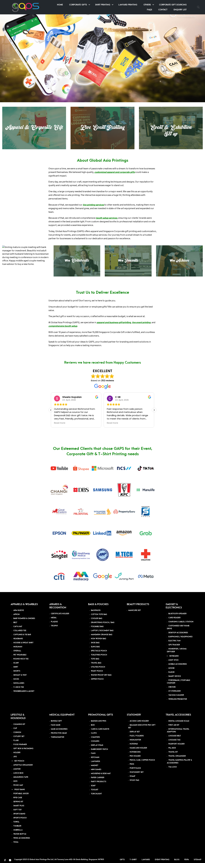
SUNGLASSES (18, 683)
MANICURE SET (134, 610)
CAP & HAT (17, 627)
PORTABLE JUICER (21, 794)
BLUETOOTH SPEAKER (177, 614)
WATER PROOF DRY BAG (101, 675)
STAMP (132, 776)
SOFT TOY (17, 810)
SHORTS (16, 671)
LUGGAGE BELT (174, 736)
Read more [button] (59, 423)
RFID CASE (17, 798)
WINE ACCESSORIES (21, 838)
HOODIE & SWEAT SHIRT (23, 643)
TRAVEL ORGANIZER (177, 756)
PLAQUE (54, 622)
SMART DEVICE (174, 676)
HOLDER (16, 753)
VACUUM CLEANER (176, 695)
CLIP (15, 728)
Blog (176, 860)
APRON (16, 614)
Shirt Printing (102, 5)
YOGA (15, 842)
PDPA (186, 860)
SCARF (16, 663)
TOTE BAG (95, 659)
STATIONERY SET (137, 772)
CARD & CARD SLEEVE (100, 729)
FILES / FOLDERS (137, 736)
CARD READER (174, 618)
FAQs (149, 10)
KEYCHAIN (95, 757)
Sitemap (197, 860)
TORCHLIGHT (96, 794)
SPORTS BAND (19, 814)
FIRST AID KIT (173, 725)
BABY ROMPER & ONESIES (24, 618)
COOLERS (95, 741)
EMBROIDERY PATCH (99, 749)
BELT (15, 622)
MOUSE (171, 668)
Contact (162, 10)
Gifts (122, 860)
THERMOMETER (57, 737)
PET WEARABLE (19, 655)
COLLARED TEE (19, 631)
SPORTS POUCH (20, 818)
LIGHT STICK (173, 660)
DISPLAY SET (135, 732)
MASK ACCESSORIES (59, 729)
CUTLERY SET (18, 736)
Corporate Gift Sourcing (173, 5)
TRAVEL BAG (96, 663)
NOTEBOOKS (135, 752)
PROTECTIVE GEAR (59, 733)
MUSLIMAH (17, 647)
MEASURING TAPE (20, 777)
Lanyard (146, 860)
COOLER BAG (96, 618)
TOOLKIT (94, 790)
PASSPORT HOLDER (176, 744)
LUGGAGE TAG (174, 740)
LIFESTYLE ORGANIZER (23, 765)
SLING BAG (95, 647)
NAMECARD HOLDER (138, 748)
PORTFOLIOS (135, 768)
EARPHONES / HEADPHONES (180, 637)
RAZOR (171, 672)
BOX (93, 725)
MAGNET (94, 765)
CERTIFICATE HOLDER (60, 614)
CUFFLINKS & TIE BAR (22, 635)
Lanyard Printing (127, 5)
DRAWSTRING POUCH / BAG (102, 622)
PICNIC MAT (18, 785)
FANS (93, 753)
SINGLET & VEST (20, 675)
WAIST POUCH (97, 671)
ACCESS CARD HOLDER (139, 721)
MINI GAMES (96, 769)
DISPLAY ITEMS (97, 745)
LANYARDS (95, 761)
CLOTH (94, 733)
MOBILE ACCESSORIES (177, 664)
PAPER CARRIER (97, 778)
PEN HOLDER (135, 756)
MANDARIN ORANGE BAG (101, 635)
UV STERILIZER (174, 691)
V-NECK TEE (18, 687)
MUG (15, 781)
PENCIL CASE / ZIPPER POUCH (142, 760)
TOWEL (16, 822)
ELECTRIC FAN (174, 641)
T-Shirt (133, 860)
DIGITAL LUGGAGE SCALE (178, 721)
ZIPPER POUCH (97, 679)
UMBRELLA (18, 830)
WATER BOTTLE (19, 834)
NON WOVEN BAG (98, 639)
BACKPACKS (95, 610)
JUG (15, 757)
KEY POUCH (19, 761)
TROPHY (54, 626)
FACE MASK (55, 725)
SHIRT (15, 667)
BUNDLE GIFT (56, 721)
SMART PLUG (18, 806)
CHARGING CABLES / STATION (180, 622)
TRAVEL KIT (173, 752)
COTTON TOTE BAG (99, 614)
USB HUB (171, 687)
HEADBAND (18, 639)
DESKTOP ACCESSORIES (178, 633)
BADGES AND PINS (98, 721)
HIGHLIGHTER (135, 740)
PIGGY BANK (19, 790)
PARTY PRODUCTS (98, 782)
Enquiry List (180, 10)
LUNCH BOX (18, 773)
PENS (132, 764)
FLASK (16, 740)
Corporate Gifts (78, 5)
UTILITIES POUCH (98, 667)
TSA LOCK (172, 767)
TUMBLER (17, 826)
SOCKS (16, 679)
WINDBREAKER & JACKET (23, 691)
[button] (154, 410)
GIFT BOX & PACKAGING (23, 749)
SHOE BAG (95, 643)
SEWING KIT (18, 802)
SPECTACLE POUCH (99, 651)
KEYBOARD (174, 656)
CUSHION (17, 732)
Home (60, 5)
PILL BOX (172, 748)
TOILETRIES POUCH (99, 655)
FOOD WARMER (20, 744)
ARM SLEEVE (18, 610)
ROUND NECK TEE (21, 659)
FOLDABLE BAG (97, 627)
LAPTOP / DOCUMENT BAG (102, 631)
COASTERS (95, 737)
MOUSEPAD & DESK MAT (101, 774)
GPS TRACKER (174, 645)
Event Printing (162, 860)
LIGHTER (17, 769)
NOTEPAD (134, 744)
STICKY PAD (134, 780)
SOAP (93, 786)
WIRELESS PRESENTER (177, 699)
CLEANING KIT (19, 724)
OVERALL (17, 651)
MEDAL (54, 618)
